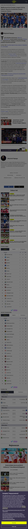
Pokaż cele (14, 526)
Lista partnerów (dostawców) (8, 519)
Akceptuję (14, 522)
